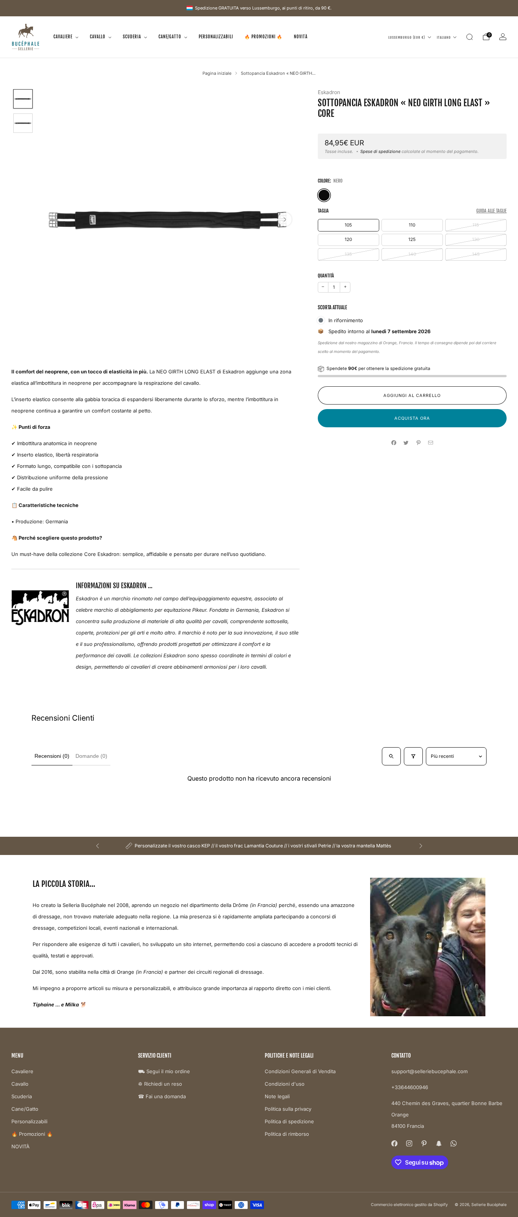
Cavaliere (62, 36)
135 (348, 254)
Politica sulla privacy (288, 1109)
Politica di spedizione (289, 1121)
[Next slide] (285, 219)
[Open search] (391, 756)
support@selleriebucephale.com (429, 1071)
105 (348, 225)
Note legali (277, 1096)
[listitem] (259, 846)
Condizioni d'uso (285, 1084)
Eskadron (329, 92)
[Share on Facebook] (393, 442)
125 (412, 239)
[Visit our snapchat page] (438, 1143)
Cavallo (97, 36)
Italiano (444, 37)
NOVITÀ (301, 36)
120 (348, 239)
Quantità (326, 276)
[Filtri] (413, 756)
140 (412, 254)
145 (476, 254)
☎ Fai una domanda (162, 1096)
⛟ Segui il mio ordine (164, 1071)
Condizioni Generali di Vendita (300, 1071)
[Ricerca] (469, 37)
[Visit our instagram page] (409, 1143)
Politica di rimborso (287, 1134)
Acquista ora (412, 418)
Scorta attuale (332, 307)
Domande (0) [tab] (91, 756)
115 (475, 225)
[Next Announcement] (421, 846)
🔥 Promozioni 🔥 (264, 36)
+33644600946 (409, 1087)
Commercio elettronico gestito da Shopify (409, 1204)
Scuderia (132, 36)
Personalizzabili (216, 36)
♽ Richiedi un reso (160, 1084)
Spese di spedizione (380, 151)
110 (412, 225)
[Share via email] (431, 442)
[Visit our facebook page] (394, 1143)
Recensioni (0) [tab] (52, 756)
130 (475, 239)
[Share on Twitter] (406, 442)
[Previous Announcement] (97, 846)
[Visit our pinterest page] (423, 1143)
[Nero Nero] (324, 195)
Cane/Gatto (170, 36)
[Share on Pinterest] (418, 442)
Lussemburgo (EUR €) (406, 37)
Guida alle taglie (491, 211)
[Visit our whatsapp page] (453, 1143)
